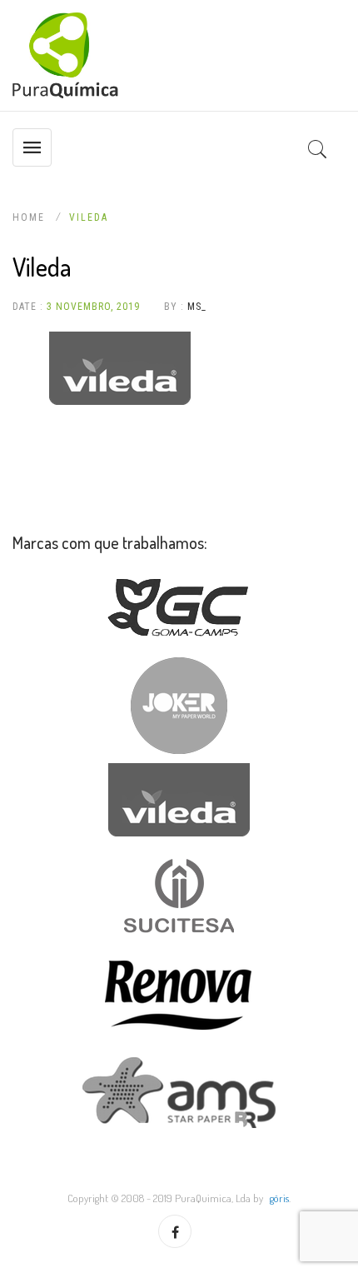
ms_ (196, 306)
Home (30, 217)
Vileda (88, 217)
